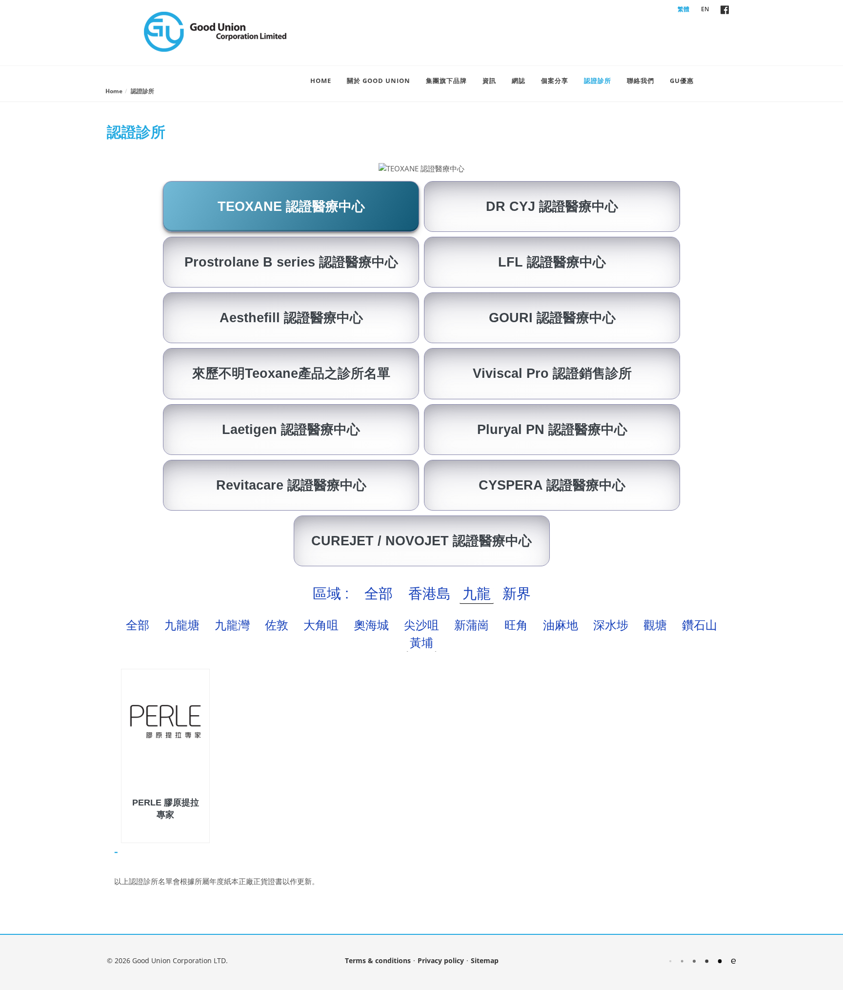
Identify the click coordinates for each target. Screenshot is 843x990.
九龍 (476, 593)
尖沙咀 (423, 625)
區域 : (333, 593)
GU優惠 (682, 80)
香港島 (429, 593)
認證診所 (597, 80)
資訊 (489, 80)
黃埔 (421, 642)
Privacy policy (441, 960)
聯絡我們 (640, 80)
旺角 (517, 625)
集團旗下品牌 (446, 80)
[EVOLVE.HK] (702, 960)
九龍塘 (183, 625)
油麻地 (562, 625)
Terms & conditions (378, 960)
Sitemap (485, 960)
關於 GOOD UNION (378, 80)
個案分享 (554, 80)
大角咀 (322, 625)
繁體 (683, 9)
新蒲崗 (473, 625)
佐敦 (278, 625)
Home (320, 80)
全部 (380, 593)
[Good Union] (215, 31)
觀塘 (656, 625)
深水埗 (612, 625)
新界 (516, 593)
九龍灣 (234, 625)
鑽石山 (699, 625)
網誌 (518, 80)
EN (705, 9)
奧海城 (373, 625)
